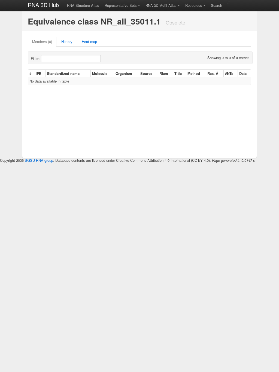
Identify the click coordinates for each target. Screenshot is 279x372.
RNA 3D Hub (43, 5)
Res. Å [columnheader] (212, 73)
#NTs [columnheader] (229, 73)
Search (216, 5)
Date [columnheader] (243, 73)
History (66, 41)
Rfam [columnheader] (163, 73)
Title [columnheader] (178, 73)
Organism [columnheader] (124, 73)
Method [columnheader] (193, 73)
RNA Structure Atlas (83, 5)
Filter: (36, 58)
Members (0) (42, 41)
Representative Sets (121, 5)
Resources (193, 5)
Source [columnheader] (146, 73)
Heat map (89, 41)
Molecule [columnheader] (99, 73)
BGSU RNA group (39, 160)
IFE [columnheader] (38, 73)
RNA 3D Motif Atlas (161, 5)
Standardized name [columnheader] (63, 73)
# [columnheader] (30, 73)
